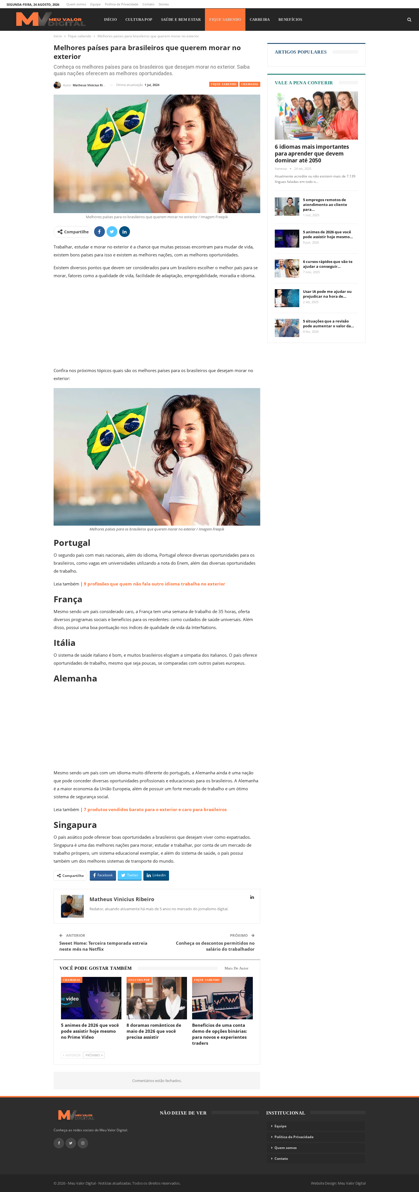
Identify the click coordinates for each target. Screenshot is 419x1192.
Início (110, 19)
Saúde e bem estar (181, 19)
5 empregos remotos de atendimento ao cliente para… (325, 204)
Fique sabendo (225, 19)
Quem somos (76, 4)
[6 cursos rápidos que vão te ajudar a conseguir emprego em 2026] (287, 268)
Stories (164, 4)
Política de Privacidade (121, 4)
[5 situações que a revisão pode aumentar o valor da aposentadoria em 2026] (287, 328)
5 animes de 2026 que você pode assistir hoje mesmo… (328, 234)
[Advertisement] (157, 324)
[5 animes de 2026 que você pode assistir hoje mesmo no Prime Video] (91, 998)
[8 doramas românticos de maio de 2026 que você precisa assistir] (157, 998)
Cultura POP (138, 19)
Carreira (260, 19)
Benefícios (290, 19)
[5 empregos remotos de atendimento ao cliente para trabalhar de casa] (287, 206)
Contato (148, 4)
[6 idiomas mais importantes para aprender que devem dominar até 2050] (316, 115)
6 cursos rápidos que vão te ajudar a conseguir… (328, 264)
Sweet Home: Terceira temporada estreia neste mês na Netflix (103, 946)
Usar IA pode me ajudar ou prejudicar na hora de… (327, 294)
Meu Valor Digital (352, 1183)
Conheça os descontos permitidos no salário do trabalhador (215, 946)
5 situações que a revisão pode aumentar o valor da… (328, 323)
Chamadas (250, 84)
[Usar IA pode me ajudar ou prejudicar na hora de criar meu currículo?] (287, 298)
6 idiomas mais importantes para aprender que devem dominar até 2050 (312, 153)
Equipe (95, 4)
